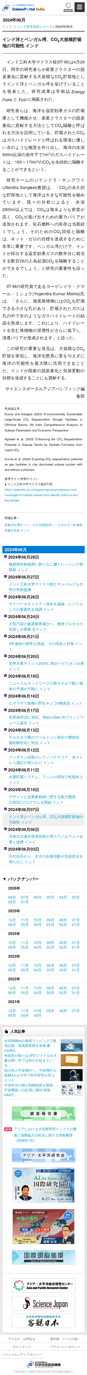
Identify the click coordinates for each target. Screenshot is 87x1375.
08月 (12, 897)
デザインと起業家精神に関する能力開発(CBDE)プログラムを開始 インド (42, 799)
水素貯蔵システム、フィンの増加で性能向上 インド (46, 779)
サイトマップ (22, 1346)
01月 (25, 901)
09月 (50, 919)
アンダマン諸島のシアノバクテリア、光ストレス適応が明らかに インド (46, 759)
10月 (38, 919)
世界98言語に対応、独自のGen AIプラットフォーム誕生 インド (46, 719)
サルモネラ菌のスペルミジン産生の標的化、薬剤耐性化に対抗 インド (46, 739)
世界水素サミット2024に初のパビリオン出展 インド (46, 666)
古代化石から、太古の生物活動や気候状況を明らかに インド (46, 858)
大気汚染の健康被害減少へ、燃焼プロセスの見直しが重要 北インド (46, 626)
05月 (50, 897)
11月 (25, 919)
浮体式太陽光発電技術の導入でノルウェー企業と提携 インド (46, 839)
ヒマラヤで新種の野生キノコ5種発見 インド (45, 703)
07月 (25, 897)
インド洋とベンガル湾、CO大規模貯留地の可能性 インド (46, 819)
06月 (38, 897)
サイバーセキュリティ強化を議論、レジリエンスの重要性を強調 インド (46, 606)
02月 (12, 901)
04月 (63, 897)
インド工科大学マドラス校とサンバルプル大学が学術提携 (46, 586)
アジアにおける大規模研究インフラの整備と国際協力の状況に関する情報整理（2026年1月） (45, 1134)
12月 (12, 919)
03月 (76, 897)
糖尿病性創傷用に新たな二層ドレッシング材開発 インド (46, 566)
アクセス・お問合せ (21, 1339)
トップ (7, 26)
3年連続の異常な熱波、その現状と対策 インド (45, 646)
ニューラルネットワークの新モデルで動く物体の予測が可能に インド (46, 685)
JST (43, 1364)
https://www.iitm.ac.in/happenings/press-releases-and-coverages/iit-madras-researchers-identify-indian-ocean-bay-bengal (42, 495)
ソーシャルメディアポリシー (21, 1354)
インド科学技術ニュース (34, 26)
